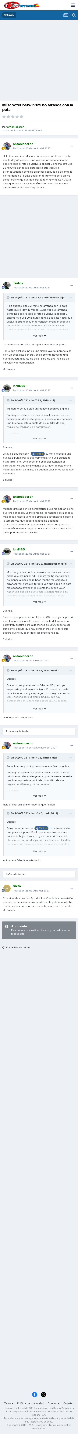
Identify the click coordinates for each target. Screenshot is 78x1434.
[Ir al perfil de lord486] (7, 388)
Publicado (31, 148)
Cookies (68, 1403)
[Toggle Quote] (8, 297)
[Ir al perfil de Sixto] (7, 888)
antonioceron (50, 297)
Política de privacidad (30, 1403)
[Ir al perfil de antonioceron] (7, 146)
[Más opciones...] (71, 146)
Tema (8, 1403)
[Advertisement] (39, 60)
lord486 (49, 670)
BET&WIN (36, 130)
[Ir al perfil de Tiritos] (7, 285)
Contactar (54, 1403)
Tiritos (46, 400)
